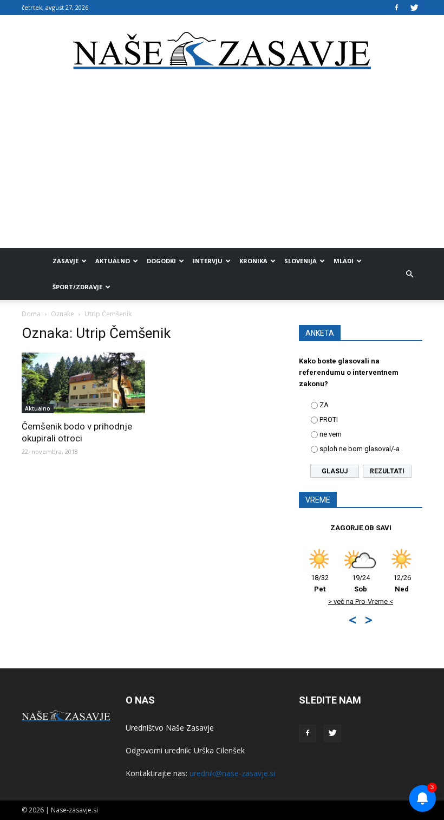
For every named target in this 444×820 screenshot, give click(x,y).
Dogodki (161, 261)
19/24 (361, 583)
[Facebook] (396, 7)
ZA (324, 405)
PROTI (328, 419)
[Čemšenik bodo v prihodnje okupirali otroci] (83, 383)
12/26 (402, 583)
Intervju (208, 261)
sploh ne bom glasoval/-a (359, 449)
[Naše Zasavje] (222, 51)
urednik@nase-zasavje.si (232, 773)
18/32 (320, 583)
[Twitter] (414, 7)
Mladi (344, 261)
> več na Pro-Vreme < (360, 601)
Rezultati (387, 471)
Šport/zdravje (77, 287)
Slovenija (300, 261)
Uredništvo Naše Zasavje (170, 728)
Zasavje (66, 261)
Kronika (253, 261)
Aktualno (112, 261)
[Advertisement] (222, 167)
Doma (31, 313)
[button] (409, 274)
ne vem (330, 434)
